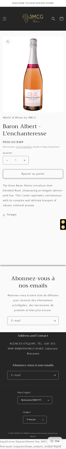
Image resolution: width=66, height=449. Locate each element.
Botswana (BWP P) (31, 400)
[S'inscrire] (54, 320)
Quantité (7, 153)
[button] (5, 19)
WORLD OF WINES (22, 433)
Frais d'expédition (24, 147)
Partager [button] (12, 214)
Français (31, 419)
